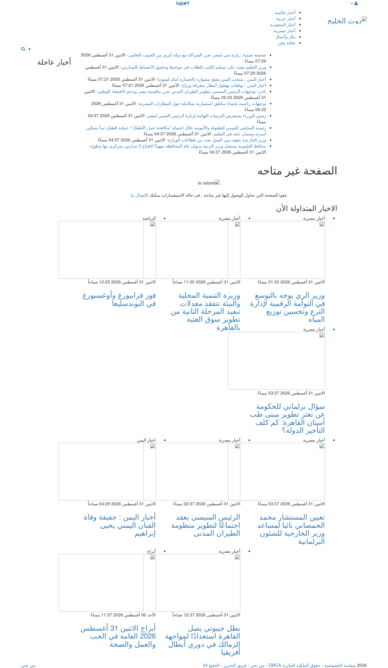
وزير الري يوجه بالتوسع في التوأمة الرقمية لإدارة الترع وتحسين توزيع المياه (287, 306)
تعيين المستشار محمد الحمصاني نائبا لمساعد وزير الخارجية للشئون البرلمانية (291, 528)
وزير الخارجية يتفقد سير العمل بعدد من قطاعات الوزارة (217, 140)
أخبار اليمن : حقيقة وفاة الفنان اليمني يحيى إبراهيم (120, 524)
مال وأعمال (285, 36)
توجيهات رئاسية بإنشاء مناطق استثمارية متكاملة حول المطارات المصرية (202, 103)
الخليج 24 (211, 665)
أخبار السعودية (283, 24)
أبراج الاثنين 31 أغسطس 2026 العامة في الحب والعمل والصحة (118, 635)
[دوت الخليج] (347, 19)
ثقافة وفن (287, 42)
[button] (354, 3)
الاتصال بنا (139, 195)
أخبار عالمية (285, 12)
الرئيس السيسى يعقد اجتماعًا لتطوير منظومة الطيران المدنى (205, 524)
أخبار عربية (286, 18)
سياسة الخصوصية (340, 665)
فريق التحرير (234, 665)
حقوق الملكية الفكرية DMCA (294, 665)
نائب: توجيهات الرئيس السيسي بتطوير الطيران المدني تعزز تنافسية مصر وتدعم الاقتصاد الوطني (182, 91)
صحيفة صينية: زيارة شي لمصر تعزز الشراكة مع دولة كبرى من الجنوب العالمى (197, 55)
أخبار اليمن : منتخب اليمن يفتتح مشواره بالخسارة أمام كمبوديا (212, 79)
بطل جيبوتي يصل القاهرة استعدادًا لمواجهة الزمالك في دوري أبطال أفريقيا (202, 639)
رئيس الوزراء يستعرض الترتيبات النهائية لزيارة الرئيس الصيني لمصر (206, 115)
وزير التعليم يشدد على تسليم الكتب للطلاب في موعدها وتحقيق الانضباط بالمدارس (194, 67)
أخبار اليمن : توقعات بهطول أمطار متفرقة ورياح (224, 85)
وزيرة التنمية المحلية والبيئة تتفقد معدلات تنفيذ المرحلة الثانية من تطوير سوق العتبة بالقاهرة (205, 310)
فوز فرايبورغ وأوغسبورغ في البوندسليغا (119, 298)
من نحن (257, 665)
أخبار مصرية (285, 30)
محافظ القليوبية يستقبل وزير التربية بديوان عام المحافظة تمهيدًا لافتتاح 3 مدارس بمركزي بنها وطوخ (178, 146)
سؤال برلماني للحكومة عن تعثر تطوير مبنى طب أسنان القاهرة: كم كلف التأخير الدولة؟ (287, 417)
